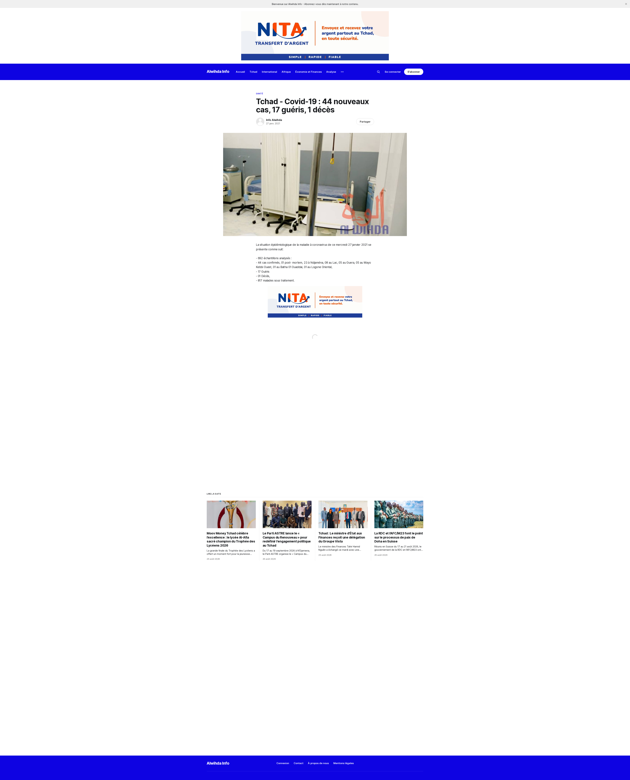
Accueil (240, 71)
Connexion (282, 763)
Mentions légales (343, 763)
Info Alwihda (274, 120)
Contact (298, 763)
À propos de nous (318, 763)
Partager (365, 121)
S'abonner (414, 71)
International (269, 71)
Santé (259, 93)
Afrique (286, 71)
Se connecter (393, 71)
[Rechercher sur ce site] (378, 71)
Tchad (253, 71)
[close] (626, 4)
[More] (342, 71)
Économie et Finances (308, 71)
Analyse (331, 71)
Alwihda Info (218, 71)
